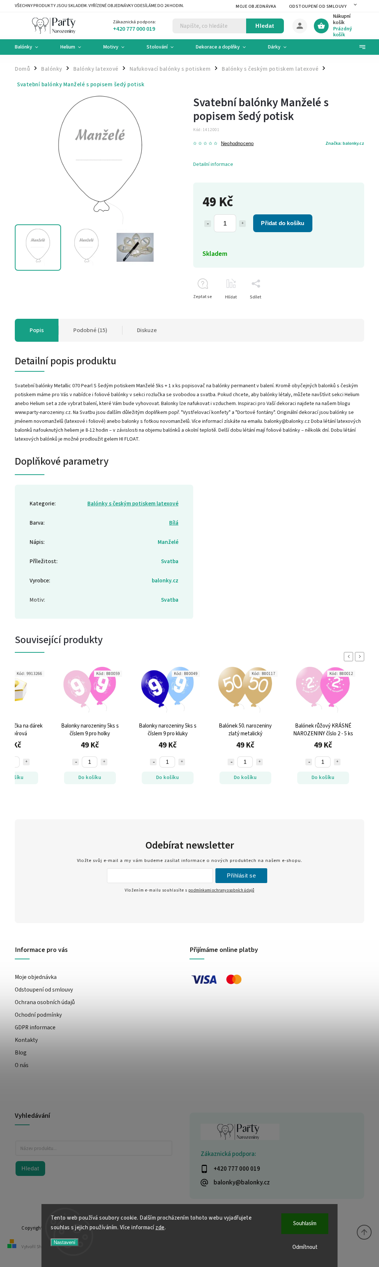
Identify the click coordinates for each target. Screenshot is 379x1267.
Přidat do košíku (282, 223)
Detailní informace (213, 164)
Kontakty (26, 1040)
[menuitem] (32, 47)
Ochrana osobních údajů (45, 1002)
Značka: (344, 143)
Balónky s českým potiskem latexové (132, 503)
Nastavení (65, 1242)
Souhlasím (304, 1223)
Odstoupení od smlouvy (318, 6)
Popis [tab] (37, 330)
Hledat (264, 26)
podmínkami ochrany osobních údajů (221, 890)
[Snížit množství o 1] (207, 223)
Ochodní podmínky (38, 1015)
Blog (21, 1053)
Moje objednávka (256, 6)
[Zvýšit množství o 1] (242, 223)
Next (361, 656)
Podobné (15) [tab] (90, 330)
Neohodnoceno (237, 143)
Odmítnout (305, 1247)
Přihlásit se (241, 875)
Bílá (173, 523)
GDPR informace (35, 1027)
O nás (21, 1065)
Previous (349, 656)
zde (160, 1227)
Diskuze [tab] (147, 330)
